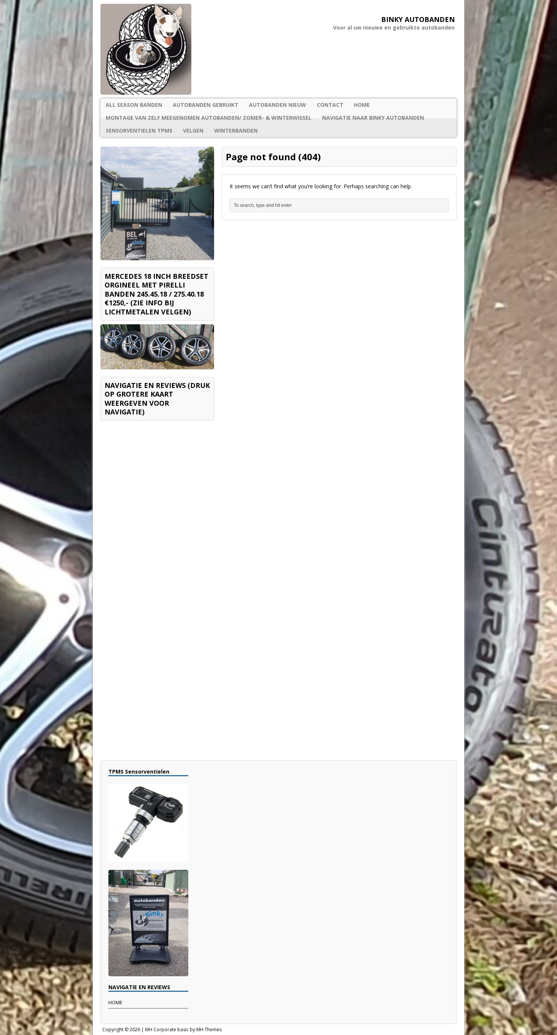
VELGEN (193, 130)
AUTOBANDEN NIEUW (277, 104)
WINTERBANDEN (236, 130)
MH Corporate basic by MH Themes (183, 1029)
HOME (362, 104)
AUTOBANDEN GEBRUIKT (205, 104)
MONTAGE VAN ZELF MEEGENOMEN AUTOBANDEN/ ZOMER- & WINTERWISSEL (208, 117)
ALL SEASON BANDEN (134, 104)
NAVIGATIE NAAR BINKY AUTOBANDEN (373, 117)
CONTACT (330, 104)
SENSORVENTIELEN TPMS (139, 130)
